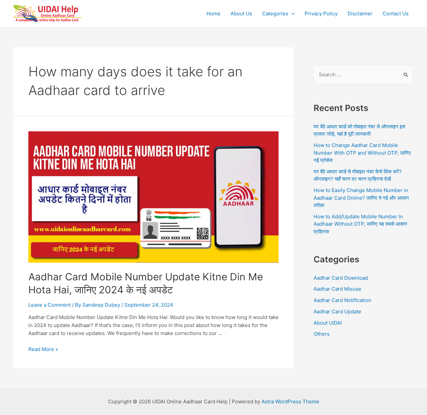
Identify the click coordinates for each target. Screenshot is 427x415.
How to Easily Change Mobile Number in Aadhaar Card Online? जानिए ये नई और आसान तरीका (361, 197)
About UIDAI (328, 323)
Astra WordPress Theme (290, 401)
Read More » (43, 349)
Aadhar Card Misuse (337, 289)
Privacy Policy (321, 13)
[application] (291, 13)
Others (322, 334)
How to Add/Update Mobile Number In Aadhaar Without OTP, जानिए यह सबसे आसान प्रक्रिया (360, 224)
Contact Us (396, 13)
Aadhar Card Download (341, 278)
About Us (241, 13)
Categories (275, 13)
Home (213, 13)
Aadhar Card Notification (342, 300)
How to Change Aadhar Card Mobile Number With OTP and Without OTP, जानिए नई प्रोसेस (362, 152)
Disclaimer (360, 13)
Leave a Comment (49, 305)
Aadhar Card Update (337, 311)
